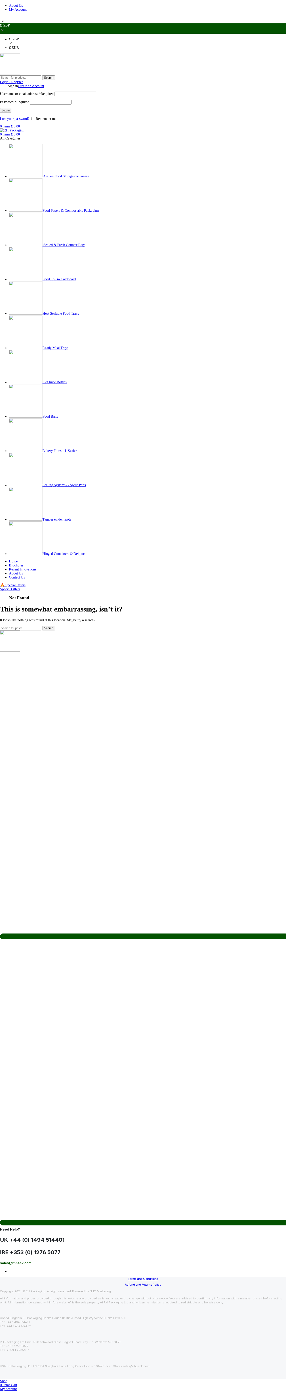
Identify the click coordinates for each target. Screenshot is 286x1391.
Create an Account (31, 86)
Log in (6, 110)
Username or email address (27, 94)
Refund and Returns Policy (143, 1284)
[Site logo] (10, 73)
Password (14, 102)
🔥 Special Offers (12, 585)
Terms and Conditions (143, 1278)
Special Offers (10, 589)
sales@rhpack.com (194, 17)
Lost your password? (14, 119)
